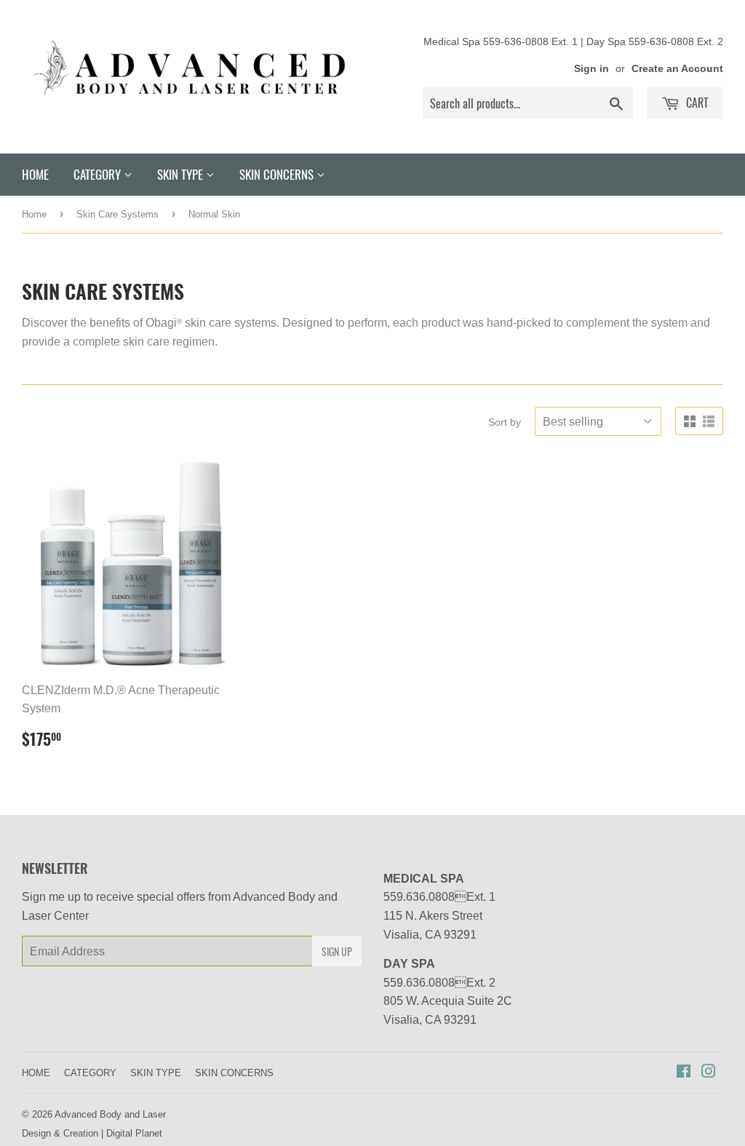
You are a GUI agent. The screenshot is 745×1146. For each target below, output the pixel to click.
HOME (35, 174)
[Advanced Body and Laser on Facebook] (683, 1072)
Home (34, 214)
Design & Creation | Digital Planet (92, 1133)
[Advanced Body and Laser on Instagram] (708, 1072)
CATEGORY (98, 174)
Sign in (591, 68)
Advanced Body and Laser (110, 1114)
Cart (696, 102)
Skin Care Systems (117, 214)
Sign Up (337, 951)
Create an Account (677, 68)
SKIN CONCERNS (277, 174)
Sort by (504, 422)
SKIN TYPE (181, 174)
